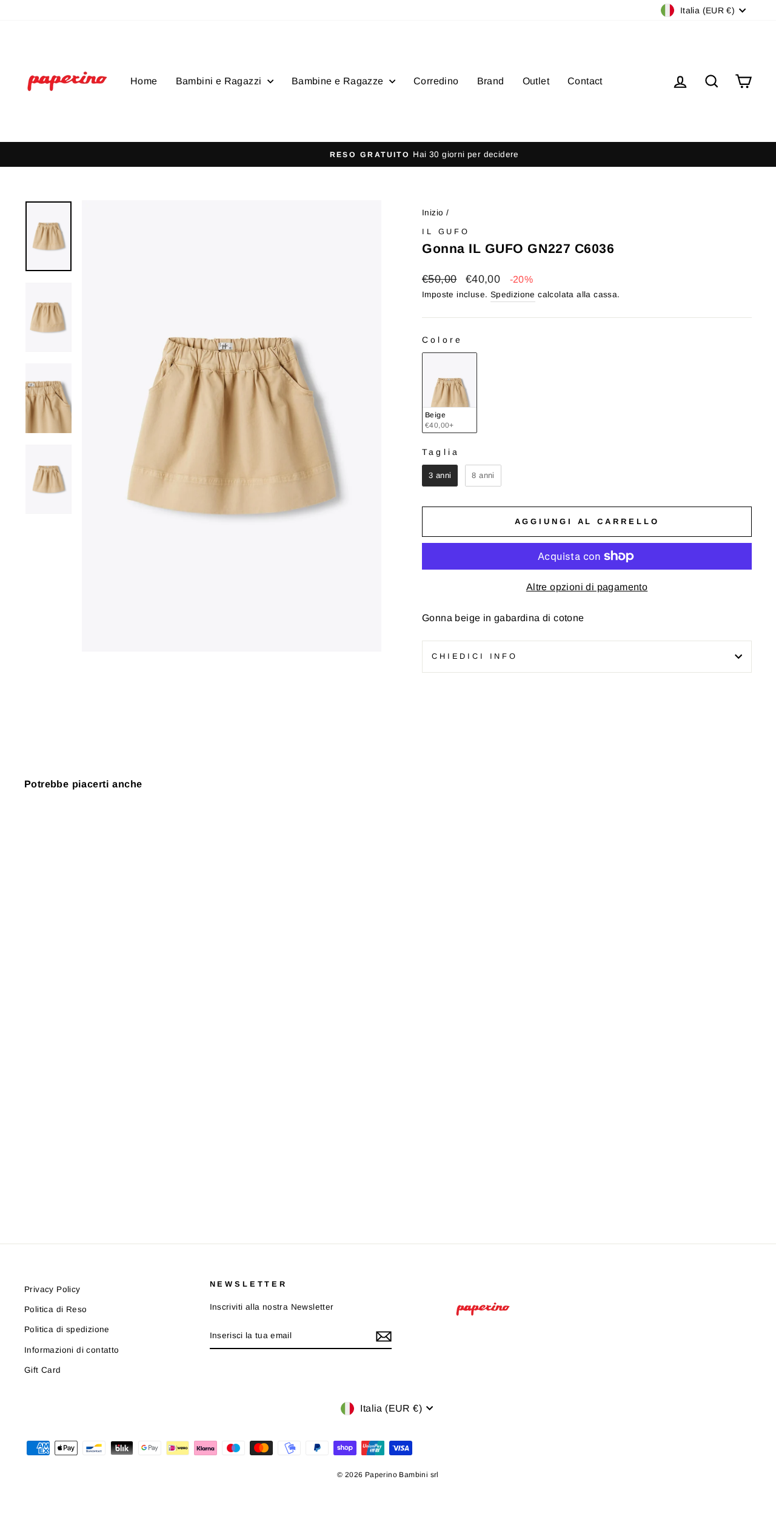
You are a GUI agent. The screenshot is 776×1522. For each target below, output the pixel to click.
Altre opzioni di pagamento (586, 587)
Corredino (436, 81)
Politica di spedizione (67, 1329)
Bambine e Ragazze (339, 81)
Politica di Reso (55, 1309)
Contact (585, 81)
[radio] (449, 392)
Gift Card (42, 1370)
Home (144, 81)
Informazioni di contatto (71, 1350)
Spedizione (512, 294)
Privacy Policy (52, 1289)
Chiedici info (475, 656)
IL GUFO (446, 231)
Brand (490, 81)
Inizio (432, 212)
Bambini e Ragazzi (220, 81)
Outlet (536, 81)
